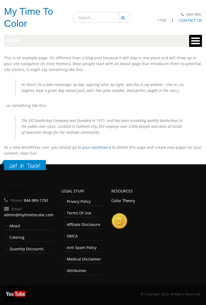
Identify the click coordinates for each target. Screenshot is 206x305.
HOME (13, 40)
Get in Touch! (25, 165)
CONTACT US (190, 20)
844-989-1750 (36, 200)
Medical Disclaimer (84, 259)
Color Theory (123, 200)
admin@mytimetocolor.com (28, 214)
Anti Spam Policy (82, 247)
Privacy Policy (79, 201)
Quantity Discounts (26, 248)
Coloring (16, 237)
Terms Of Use (79, 212)
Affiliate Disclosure (83, 224)
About (14, 225)
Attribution (76, 270)
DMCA (72, 236)
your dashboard (96, 147)
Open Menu (195, 41)
